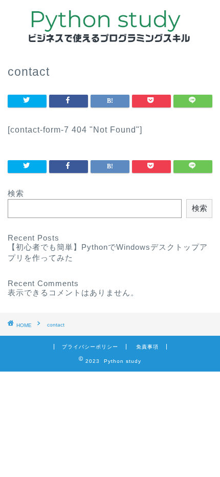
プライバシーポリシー (90, 347)
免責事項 (147, 347)
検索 (16, 193)
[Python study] (110, 40)
